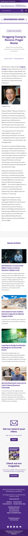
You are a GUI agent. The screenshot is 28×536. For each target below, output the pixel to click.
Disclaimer (14, 533)
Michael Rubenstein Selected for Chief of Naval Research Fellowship (14, 385)
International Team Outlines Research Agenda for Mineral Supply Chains (13, 314)
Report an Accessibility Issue (14, 512)
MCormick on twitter (7, 527)
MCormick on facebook (11, 527)
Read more (14, 475)
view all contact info (14, 499)
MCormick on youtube (20, 527)
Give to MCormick (7, 503)
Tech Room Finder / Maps (19, 503)
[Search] (22, 11)
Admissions (9, 501)
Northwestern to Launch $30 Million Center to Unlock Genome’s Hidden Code (12, 268)
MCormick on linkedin (14, 527)
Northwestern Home (14, 508)
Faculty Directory (17, 501)
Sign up (14, 439)
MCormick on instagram (17, 527)
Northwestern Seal (14, 519)
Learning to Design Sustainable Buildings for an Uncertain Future (13, 347)
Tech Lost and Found (14, 510)
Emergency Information (14, 507)
